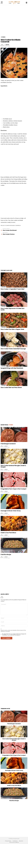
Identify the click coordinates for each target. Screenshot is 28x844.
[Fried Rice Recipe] (14, 545)
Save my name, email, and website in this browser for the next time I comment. (13, 631)
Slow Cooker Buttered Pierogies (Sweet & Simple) (13, 466)
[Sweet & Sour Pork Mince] (14, 523)
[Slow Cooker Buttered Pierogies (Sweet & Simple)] (14, 456)
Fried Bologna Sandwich (8, 444)
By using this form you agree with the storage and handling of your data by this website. (14, 634)
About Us (21, 841)
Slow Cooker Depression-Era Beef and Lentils (12, 309)
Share (2, 49)
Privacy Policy (8, 841)
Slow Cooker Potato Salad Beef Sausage (13, 349)
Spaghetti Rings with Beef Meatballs (12, 368)
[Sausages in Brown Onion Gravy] (14, 501)
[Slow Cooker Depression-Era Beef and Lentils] (14, 299)
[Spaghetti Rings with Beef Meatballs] (14, 359)
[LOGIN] (26, 2)
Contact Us (15, 841)
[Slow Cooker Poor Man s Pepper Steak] (14, 320)
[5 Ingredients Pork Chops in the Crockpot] (14, 479)
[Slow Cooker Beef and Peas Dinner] (14, 378)
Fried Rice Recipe (6, 554)
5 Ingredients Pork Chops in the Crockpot (13, 489)
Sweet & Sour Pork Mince (8, 533)
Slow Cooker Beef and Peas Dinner (11, 387)
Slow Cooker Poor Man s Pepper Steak (12, 329)
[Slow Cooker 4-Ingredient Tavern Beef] (14, 280)
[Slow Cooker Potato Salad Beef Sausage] (14, 339)
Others (10, 425)
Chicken (3, 286)
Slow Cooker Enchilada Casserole (11, 225)
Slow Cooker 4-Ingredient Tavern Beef (12, 289)
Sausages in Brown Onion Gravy (11, 511)
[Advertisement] (14, 22)
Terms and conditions (14, 842)
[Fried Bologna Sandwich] (14, 434)
